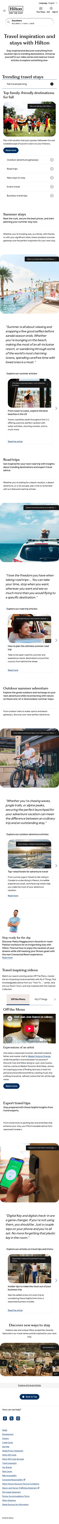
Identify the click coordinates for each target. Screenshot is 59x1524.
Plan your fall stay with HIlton (40, 106)
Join (48, 12)
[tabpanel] (29, 1047)
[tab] (18, 999)
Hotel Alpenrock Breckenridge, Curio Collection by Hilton (33, 733)
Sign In (55, 12)
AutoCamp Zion (48, 1347)
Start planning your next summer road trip (31, 619)
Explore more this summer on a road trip (40, 508)
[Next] (56, 408)
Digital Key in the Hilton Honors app (41, 1148)
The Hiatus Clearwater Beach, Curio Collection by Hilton (28, 384)
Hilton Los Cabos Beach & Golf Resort (40, 259)
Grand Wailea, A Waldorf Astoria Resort (32, 844)
